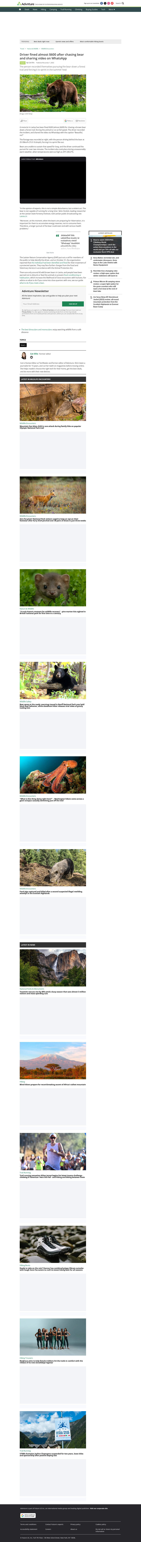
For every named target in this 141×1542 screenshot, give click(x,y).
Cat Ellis (31, 63)
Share (25, 121)
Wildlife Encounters (47, 49)
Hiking (43, 9)
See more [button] (50, 252)
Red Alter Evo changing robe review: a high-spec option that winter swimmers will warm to (106, 273)
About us (73, 1529)
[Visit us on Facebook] (101, 3)
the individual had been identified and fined (50, 262)
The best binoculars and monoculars (36, 329)
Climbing (78, 9)
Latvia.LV (23, 216)
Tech (103, 9)
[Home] (20, 9)
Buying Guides (92, 9)
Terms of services (48, 310)
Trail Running (65, 9)
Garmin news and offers (65, 41)
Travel (22, 49)
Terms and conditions (28, 1524)
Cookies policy (101, 1524)
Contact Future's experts (54, 1524)
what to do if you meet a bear (32, 283)
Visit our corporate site (99, 1508)
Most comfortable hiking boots (91, 41)
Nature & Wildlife (32, 49)
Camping (53, 9)
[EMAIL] (32, 357)
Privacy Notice (26, 312)
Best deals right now (41, 41)
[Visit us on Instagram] (108, 3)
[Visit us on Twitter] (105, 3)
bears (23, 345)
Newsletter (81, 121)
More (111, 9)
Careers (48, 1529)
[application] (53, 180)
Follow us (70, 121)
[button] (120, 3)
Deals (27, 9)
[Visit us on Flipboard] (112, 3)
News (35, 9)
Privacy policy (75, 1524)
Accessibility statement (28, 1529)
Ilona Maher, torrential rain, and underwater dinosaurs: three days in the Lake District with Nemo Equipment (106, 261)
